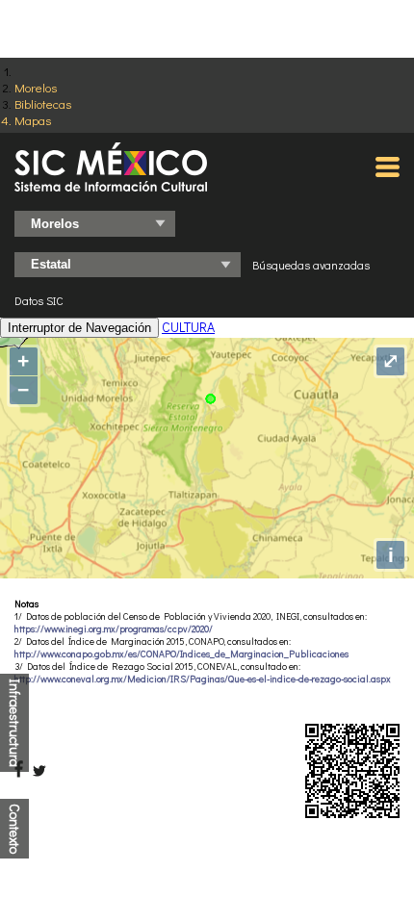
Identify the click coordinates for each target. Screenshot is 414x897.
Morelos (35, 87)
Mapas (32, 120)
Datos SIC (39, 300)
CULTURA (188, 327)
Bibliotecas (42, 103)
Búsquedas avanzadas (311, 264)
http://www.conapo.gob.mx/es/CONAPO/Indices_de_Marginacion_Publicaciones (181, 654)
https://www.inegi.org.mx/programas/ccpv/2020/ (113, 629)
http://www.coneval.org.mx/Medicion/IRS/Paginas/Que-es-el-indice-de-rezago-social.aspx (202, 679)
